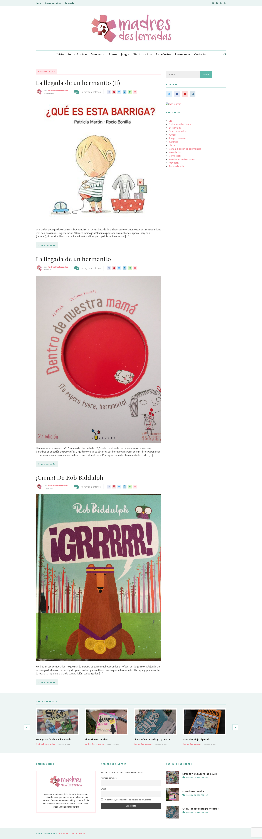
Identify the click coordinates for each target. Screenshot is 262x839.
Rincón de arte (176, 166)
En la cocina (174, 127)
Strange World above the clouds (53, 739)
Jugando (173, 141)
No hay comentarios (91, 91)
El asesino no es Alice (96, 739)
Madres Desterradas (57, 90)
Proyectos (174, 162)
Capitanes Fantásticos (72, 833)
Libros (113, 54)
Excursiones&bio (177, 131)
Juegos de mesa (177, 138)
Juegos (125, 54)
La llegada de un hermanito (73, 259)
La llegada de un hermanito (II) (78, 83)
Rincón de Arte (142, 54)
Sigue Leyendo (47, 245)
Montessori (98, 54)
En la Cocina (163, 54)
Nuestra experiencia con (181, 159)
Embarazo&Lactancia (179, 124)
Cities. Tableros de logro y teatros (152, 739)
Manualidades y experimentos (184, 148)
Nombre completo (109, 777)
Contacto (69, 3)
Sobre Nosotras (53, 3)
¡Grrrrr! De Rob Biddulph (69, 477)
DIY (170, 120)
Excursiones (182, 54)
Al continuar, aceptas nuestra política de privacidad (127, 799)
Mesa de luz (174, 152)
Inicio (38, 3)
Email (103, 788)
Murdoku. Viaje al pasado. (197, 739)
